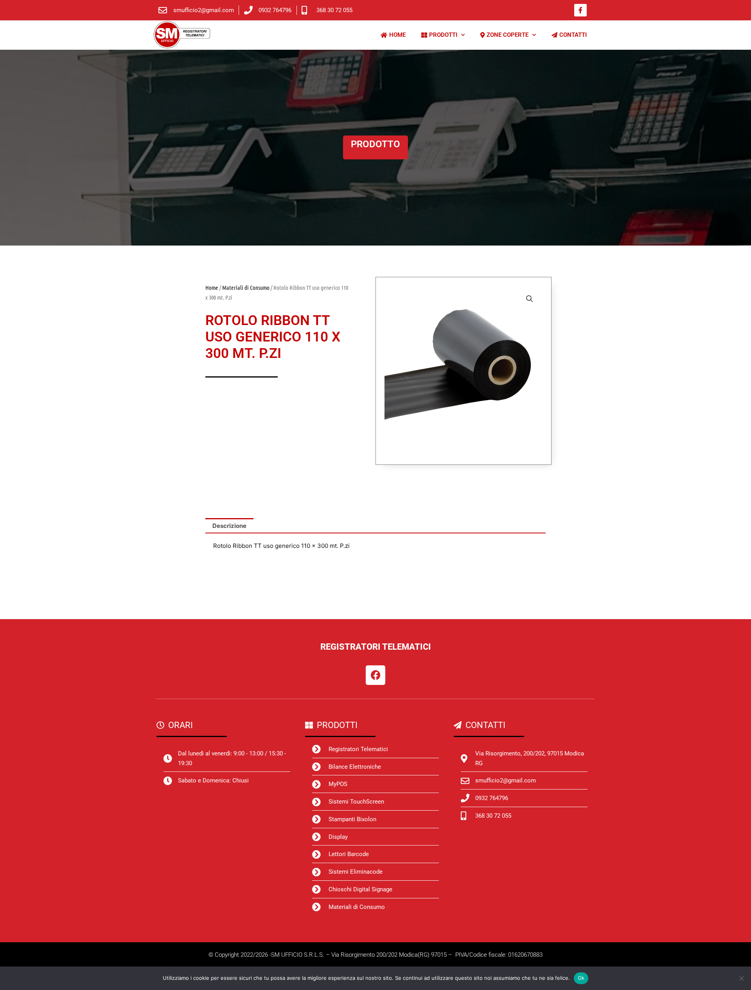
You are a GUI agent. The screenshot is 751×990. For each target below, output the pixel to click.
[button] (530, 299)
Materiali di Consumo (245, 287)
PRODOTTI (443, 34)
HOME (397, 34)
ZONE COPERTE (507, 34)
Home (211, 287)
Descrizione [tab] (229, 525)
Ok (581, 978)
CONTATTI (573, 34)
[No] (741, 978)
